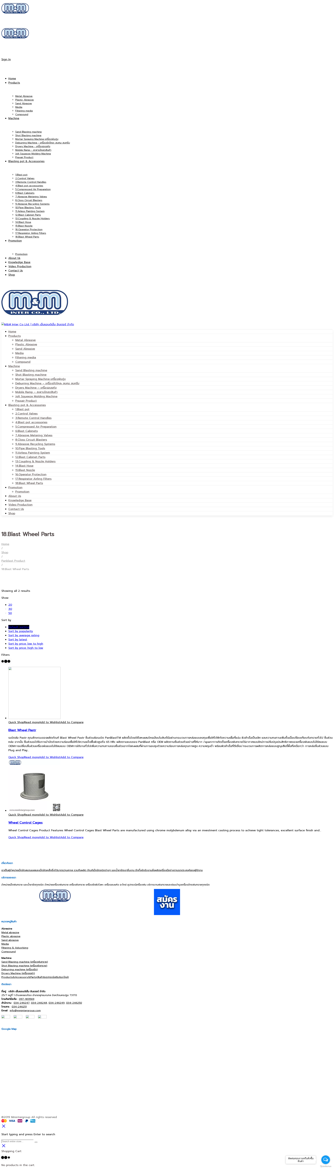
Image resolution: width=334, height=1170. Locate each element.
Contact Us (16, 509)
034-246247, (22, 1003)
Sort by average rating (23, 635)
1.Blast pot (22, 409)
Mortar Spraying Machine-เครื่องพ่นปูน (40, 379)
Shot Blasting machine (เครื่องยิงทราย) (24, 966)
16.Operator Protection (30, 474)
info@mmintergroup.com (25, 1010)
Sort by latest (17, 639)
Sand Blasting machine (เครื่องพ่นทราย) (24, 962)
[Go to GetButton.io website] (325, 1166)
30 (10, 609)
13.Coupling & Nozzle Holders (35, 461)
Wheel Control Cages (25, 822)
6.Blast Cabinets (26, 431)
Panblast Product (13, 561)
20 (10, 605)
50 (10, 613)
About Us (14, 496)
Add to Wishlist (49, 722)
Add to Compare (72, 722)
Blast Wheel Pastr (22, 730)
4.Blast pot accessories (31, 422)
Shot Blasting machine (30, 375)
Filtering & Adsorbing (14, 948)
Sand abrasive (10, 940)
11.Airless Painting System (32, 453)
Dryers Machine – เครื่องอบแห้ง (36, 388)
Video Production (20, 505)
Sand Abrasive (25, 349)
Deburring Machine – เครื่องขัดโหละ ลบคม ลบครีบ (47, 383)
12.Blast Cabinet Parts (30, 457)
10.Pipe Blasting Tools (30, 448)
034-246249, (57, 1003)
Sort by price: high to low (25, 648)
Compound (22, 362)
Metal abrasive (10, 932)
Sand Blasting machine (31, 370)
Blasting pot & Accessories (27, 405)
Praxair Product (26, 401)
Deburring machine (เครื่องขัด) (19, 969)
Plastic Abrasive (26, 344)
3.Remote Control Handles (33, 418)
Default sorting (18, 627)
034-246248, (39, 1003)
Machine (14, 366)
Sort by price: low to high (25, 644)
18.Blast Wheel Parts (29, 483)
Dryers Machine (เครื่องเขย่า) (18, 973)
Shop (11, 513)
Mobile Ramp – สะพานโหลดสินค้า (36, 392)
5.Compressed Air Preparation (36, 427)
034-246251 (19, 1007)
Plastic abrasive (10, 936)
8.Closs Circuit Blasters (31, 440)
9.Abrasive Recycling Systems (35, 444)
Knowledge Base (19, 500)
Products (14, 336)
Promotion (15, 487)
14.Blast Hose (24, 466)
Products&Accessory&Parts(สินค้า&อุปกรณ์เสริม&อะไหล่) (35, 977)
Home (12, 332)
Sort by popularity (20, 631)
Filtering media (25, 357)
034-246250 (74, 1003)
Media (19, 353)
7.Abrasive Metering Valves (33, 435)
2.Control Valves (26, 414)
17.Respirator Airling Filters (33, 479)
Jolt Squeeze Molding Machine (36, 396)
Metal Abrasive (25, 340)
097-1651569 (26, 999)
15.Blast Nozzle (25, 470)
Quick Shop (16, 722)
